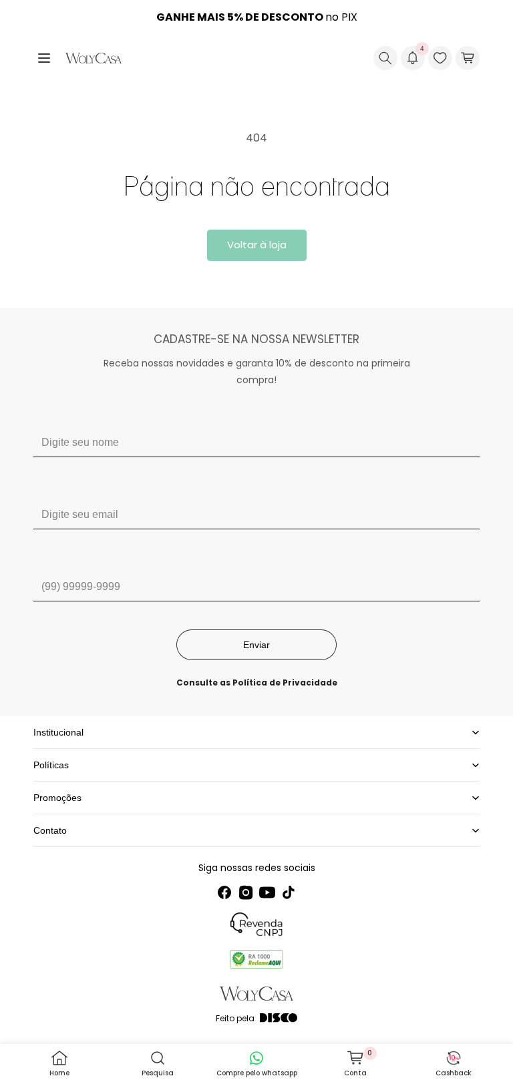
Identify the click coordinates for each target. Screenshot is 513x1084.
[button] (44, 58)
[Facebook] (224, 892)
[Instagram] (246, 892)
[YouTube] (267, 892)
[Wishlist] (440, 58)
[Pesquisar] (385, 58)
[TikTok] (289, 892)
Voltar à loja (257, 245)
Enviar (256, 644)
